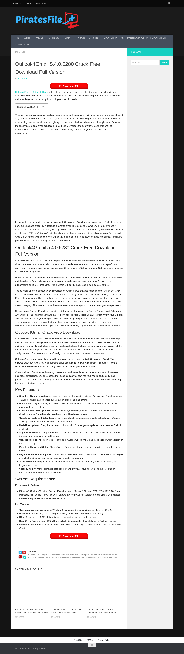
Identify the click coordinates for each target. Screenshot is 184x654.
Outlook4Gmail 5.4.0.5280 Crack (31, 92)
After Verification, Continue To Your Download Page (143, 38)
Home (17, 38)
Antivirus (39, 38)
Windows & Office (23, 44)
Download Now (110, 38)
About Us (17, 3)
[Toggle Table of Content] (42, 107)
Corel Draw (54, 38)
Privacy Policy (41, 3)
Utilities (20, 52)
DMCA (28, 3)
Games (81, 38)
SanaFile (22, 79)
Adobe (27, 38)
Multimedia (93, 38)
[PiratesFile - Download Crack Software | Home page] (47, 20)
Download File (71, 86)
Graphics (69, 38)
